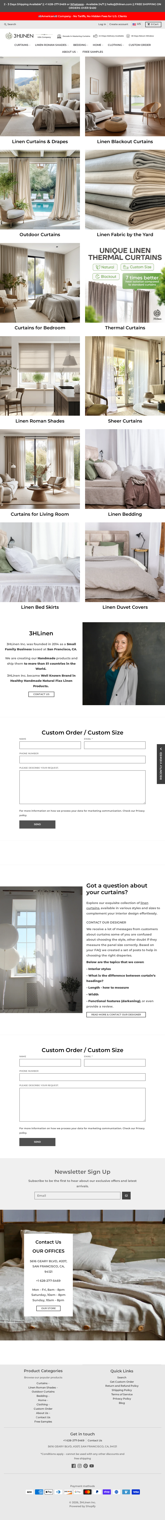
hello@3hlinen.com (119, 4)
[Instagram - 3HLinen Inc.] (79, 1466)
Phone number (28, 753)
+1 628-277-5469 (55, 4)
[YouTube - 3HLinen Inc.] (91, 1466)
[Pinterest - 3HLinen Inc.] (85, 1466)
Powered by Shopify (82, 1506)
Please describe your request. (39, 768)
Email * (88, 739)
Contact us (41, 694)
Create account (118, 24)
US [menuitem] (139, 23)
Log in (102, 24)
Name (22, 739)
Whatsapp (77, 4)
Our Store (48, 1308)
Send (37, 824)
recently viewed (160, 766)
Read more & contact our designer (116, 1014)
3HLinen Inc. (88, 1502)
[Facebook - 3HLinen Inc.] (73, 1466)
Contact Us (95, 1440)
